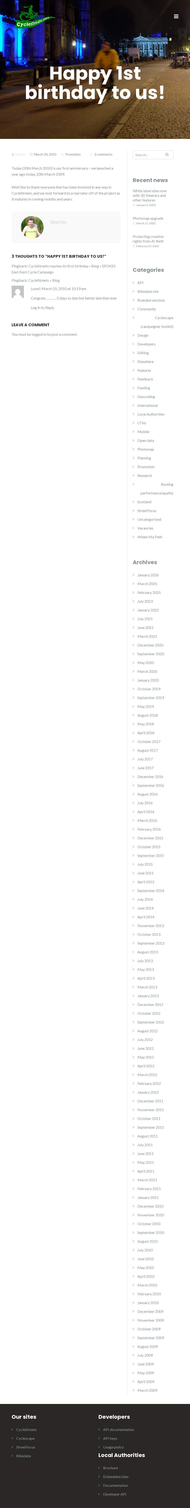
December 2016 (150, 776)
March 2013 (147, 987)
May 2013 (145, 969)
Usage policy (113, 1447)
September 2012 (150, 1022)
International (147, 405)
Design (143, 335)
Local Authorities (151, 414)
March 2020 (147, 671)
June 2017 (145, 768)
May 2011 (145, 1162)
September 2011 (150, 1127)
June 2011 (145, 1153)
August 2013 (147, 952)
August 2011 (147, 1136)
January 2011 (148, 1197)
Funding (143, 388)
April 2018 (145, 732)
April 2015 (145, 882)
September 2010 (150, 1232)
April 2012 (145, 1066)
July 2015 (145, 864)
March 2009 (147, 1390)
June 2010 (145, 1259)
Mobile (143, 431)
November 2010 (150, 1215)
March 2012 (147, 1074)
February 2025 (149, 592)
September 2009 (150, 1337)
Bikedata (23, 1456)
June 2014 (145, 908)
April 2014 (145, 917)
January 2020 (148, 680)
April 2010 (145, 1276)
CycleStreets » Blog (44, 280)
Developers (146, 344)
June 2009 (145, 1364)
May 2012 (145, 1057)
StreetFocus (146, 510)
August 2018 (147, 715)
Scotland (144, 502)
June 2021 (145, 627)
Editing (143, 352)
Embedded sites (116, 1476)
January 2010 (148, 1302)
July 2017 (145, 759)
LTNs (141, 423)
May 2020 (145, 662)
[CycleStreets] (35, 16)
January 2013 (148, 995)
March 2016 (147, 820)
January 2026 (148, 575)
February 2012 (149, 1083)
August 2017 (147, 750)
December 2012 (150, 1004)
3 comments (103, 154)
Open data (145, 440)
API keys (110, 1438)
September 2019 (150, 697)
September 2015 (150, 855)
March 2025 (147, 583)
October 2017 (148, 741)
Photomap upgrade (148, 218)
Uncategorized (149, 519)
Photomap (145, 449)
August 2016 (147, 794)
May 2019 (145, 706)
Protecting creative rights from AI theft (148, 238)
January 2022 (148, 610)
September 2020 (150, 654)
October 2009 (148, 1329)
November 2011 (150, 1109)
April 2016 (145, 811)
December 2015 (150, 838)
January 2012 (148, 1092)
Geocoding (146, 396)
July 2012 (145, 1039)
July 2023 (145, 601)
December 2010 (150, 1206)
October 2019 (148, 689)
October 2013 (148, 934)
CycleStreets (26, 1429)
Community (146, 309)
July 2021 (145, 618)
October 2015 (148, 846)
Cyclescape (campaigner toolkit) (157, 322)
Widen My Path (149, 537)
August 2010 (147, 1241)
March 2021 (147, 636)
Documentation (115, 1485)
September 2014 (150, 890)
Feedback (145, 379)
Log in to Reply (42, 307)
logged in (39, 334)
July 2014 (145, 899)
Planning (144, 458)
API (140, 282)
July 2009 (145, 1355)
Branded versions (151, 300)
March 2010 (147, 1285)
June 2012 (145, 1048)
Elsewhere (145, 361)
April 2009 (145, 1381)
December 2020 (150, 645)
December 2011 (150, 1101)
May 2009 (145, 1372)
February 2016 (149, 829)
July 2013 (145, 960)
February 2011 (149, 1188)
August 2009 (147, 1346)
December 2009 (150, 1311)
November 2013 (150, 925)
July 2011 (145, 1145)
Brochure (110, 1468)
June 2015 (145, 873)
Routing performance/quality (157, 488)
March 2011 (147, 1180)
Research (144, 475)
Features (144, 370)
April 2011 (145, 1171)
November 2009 (150, 1320)
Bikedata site (147, 291)
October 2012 (148, 1013)
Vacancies (145, 528)
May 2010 (145, 1267)
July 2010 (145, 1250)
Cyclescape (25, 1438)
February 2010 (149, 1294)
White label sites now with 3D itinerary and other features (150, 195)
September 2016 (150, 785)
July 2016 (145, 803)
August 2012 (147, 1031)
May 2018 (145, 724)
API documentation (118, 1429)
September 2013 (150, 943)
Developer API (115, 1494)
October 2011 (148, 1118)
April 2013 (145, 978)
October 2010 (148, 1223)
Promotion (73, 154)
